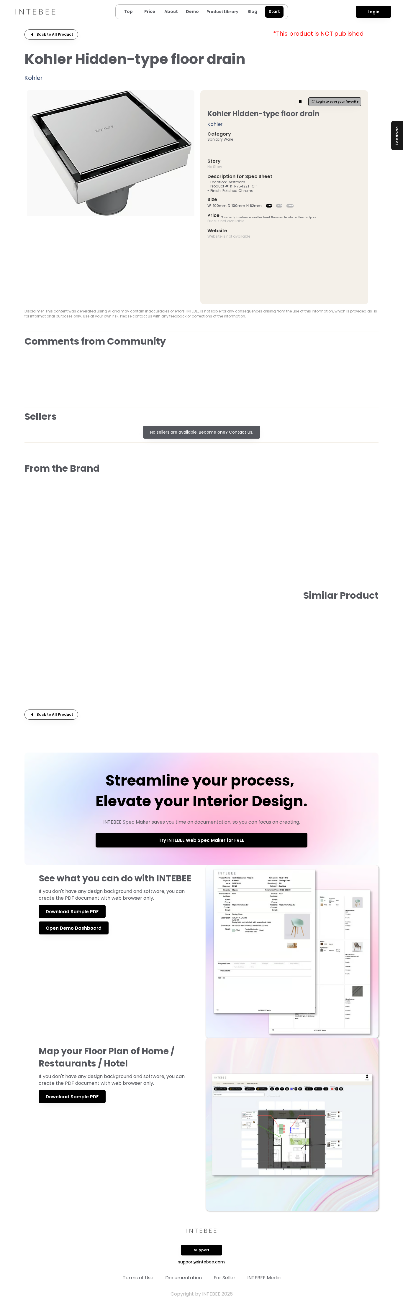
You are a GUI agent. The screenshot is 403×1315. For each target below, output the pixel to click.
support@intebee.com (201, 1262)
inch (279, 205)
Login (373, 12)
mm (269, 205)
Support (201, 1250)
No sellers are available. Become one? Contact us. (201, 432)
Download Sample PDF (72, 912)
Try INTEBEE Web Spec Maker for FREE (201, 840)
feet (290, 205)
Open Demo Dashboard (73, 928)
